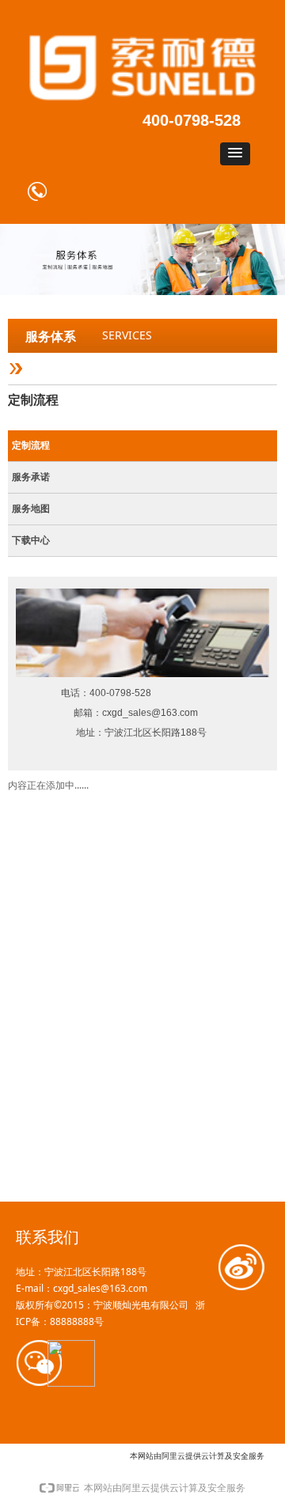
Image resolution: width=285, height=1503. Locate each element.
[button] (235, 153)
